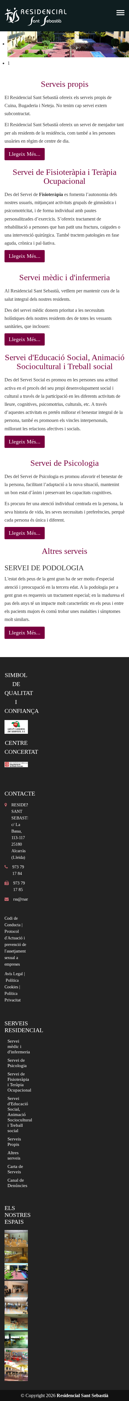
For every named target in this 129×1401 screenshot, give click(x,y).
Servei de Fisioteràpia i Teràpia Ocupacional (19, 1081)
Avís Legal (13, 974)
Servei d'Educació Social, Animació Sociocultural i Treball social (20, 1114)
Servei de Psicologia (17, 1063)
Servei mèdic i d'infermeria (19, 1046)
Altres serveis (14, 1155)
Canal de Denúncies (17, 1182)
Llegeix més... (24, 154)
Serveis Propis (14, 1141)
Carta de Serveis (15, 1169)
